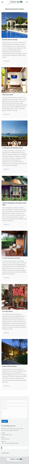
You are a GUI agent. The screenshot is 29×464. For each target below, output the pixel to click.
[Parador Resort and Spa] (14, 25)
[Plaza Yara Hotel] (14, 80)
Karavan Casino (5, 453)
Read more (6, 61)
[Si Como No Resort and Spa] (14, 243)
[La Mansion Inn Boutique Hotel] (14, 133)
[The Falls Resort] (14, 297)
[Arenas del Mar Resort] (14, 352)
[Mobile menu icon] (2, 2)
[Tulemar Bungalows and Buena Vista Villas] (14, 188)
